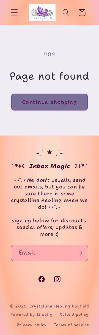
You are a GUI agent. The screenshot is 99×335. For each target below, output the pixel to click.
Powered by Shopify (31, 314)
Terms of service (71, 325)
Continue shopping (49, 102)
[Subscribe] (80, 253)
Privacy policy (32, 325)
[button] (14, 12)
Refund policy (74, 314)
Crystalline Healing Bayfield (59, 306)
